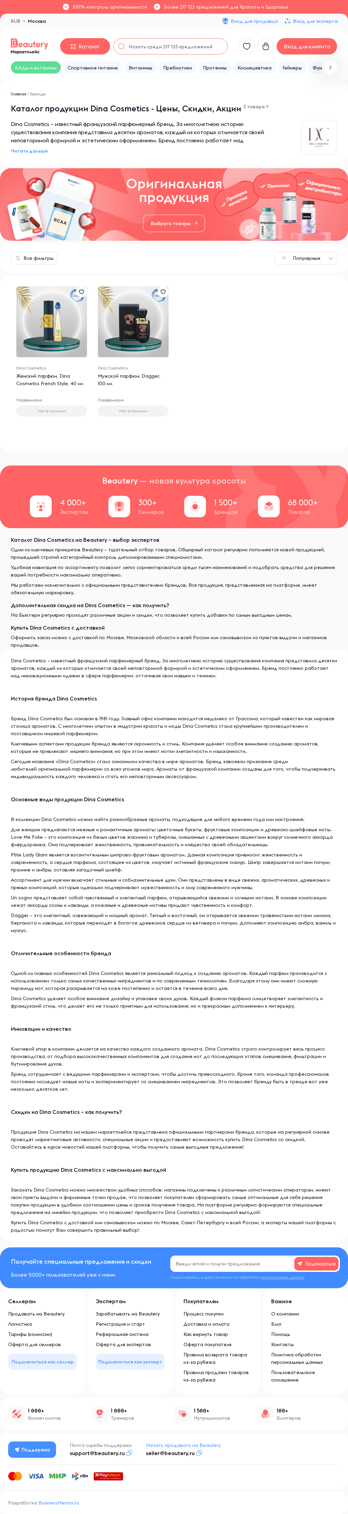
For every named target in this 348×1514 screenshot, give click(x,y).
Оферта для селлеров (34, 1344)
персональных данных (282, 1277)
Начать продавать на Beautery (183, 1445)
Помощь (280, 1334)
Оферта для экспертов (123, 1344)
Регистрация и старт (120, 1324)
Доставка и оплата (206, 1324)
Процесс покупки (204, 1314)
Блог (276, 1324)
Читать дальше (29, 151)
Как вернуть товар (206, 1334)
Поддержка (35, 1450)
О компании (285, 1314)
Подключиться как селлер (43, 1362)
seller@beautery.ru (170, 1453)
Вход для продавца (254, 21)
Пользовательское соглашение (293, 1376)
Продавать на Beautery (36, 1314)
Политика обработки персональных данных (297, 1358)
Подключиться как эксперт (130, 1362)
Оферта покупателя (207, 1344)
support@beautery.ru (97, 1453)
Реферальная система (122, 1334)
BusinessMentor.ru (58, 1503)
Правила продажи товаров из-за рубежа (216, 1376)
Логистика (20, 1324)
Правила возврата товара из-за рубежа (215, 1358)
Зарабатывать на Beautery (128, 1314)
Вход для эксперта (315, 21)
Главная (18, 93)
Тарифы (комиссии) (30, 1334)
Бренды (38, 93)
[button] (330, 67)
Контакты (282, 1344)
